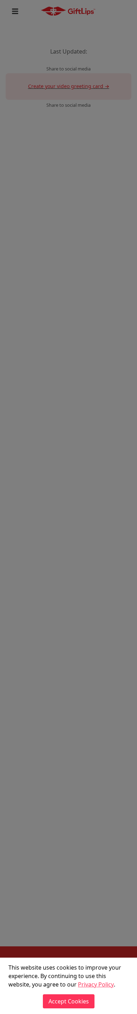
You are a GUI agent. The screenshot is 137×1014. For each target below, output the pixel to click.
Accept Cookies (68, 1001)
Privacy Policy (96, 984)
